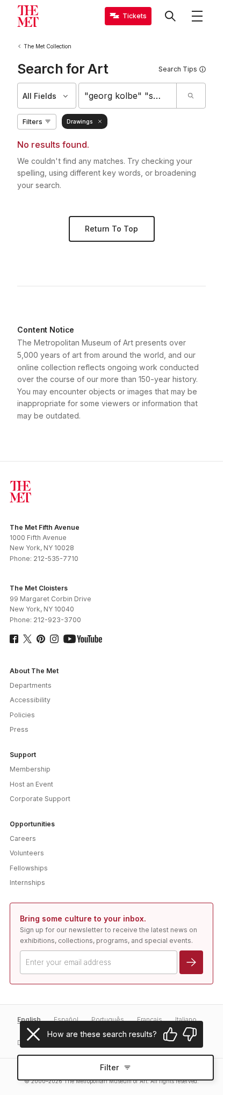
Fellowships (29, 868)
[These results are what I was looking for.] (170, 1034)
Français (149, 1019)
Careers (23, 838)
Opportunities (32, 824)
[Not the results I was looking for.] (189, 1034)
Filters (32, 122)
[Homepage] (28, 16)
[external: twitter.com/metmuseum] (27, 639)
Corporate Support (40, 799)
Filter (109, 1067)
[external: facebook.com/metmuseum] (14, 639)
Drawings (79, 121)
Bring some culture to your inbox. (83, 918)
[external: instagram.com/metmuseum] (54, 639)
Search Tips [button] (177, 69)
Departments (31, 685)
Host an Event (31, 784)
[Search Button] (170, 16)
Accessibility (30, 700)
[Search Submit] (190, 95)
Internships (27, 882)
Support (23, 755)
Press (19, 729)
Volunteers (27, 853)
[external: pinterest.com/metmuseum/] (41, 639)
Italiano (186, 1019)
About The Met (34, 671)
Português (107, 1019)
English (29, 1019)
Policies (22, 715)
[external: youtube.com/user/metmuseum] (82, 639)
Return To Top (111, 228)
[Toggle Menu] (197, 16)
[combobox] (127, 95)
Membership (30, 769)
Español (66, 1019)
